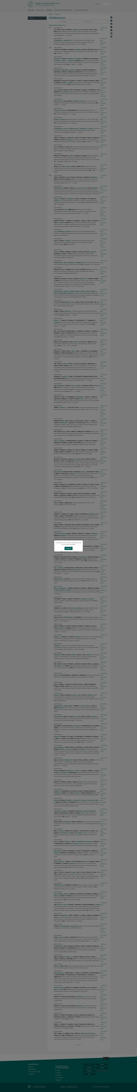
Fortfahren (68, 548)
